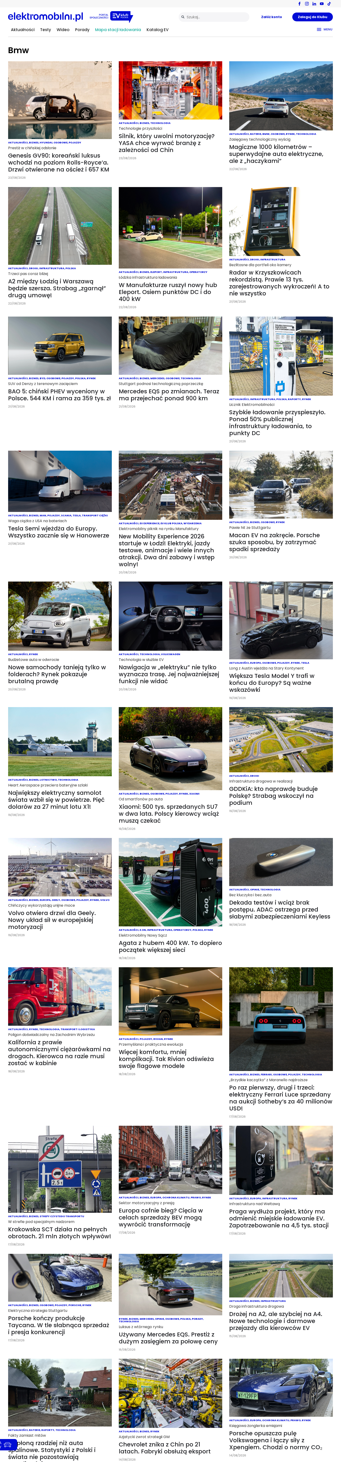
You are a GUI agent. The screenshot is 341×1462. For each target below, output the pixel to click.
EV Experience (149, 523)
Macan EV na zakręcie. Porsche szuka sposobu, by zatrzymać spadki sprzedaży (274, 542)
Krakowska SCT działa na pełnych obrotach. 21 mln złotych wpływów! (59, 1232)
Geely (56, 900)
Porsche (74, 1305)
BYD (42, 378)
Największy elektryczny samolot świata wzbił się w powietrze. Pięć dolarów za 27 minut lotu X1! (56, 800)
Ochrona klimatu (176, 1197)
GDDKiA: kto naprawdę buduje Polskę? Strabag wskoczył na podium (273, 796)
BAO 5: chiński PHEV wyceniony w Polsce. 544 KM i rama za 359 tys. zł (59, 394)
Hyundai (46, 142)
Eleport (156, 272)
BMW (266, 134)
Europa (255, 663)
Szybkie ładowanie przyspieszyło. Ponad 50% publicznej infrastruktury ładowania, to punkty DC (277, 422)
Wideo (63, 29)
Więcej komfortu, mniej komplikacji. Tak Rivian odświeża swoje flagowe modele (166, 1059)
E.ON (143, 930)
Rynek (290, 134)
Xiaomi (194, 794)
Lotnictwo (48, 780)
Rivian (158, 1039)
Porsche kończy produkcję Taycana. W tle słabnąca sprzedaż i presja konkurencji (58, 1325)
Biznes (34, 142)
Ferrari (266, 1074)
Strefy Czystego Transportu (62, 1216)
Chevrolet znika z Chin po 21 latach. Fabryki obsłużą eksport (165, 1448)
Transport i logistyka (78, 1029)
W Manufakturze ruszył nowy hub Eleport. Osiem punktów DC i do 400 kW (168, 292)
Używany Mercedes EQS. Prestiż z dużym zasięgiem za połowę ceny (168, 1338)
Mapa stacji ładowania (118, 29)
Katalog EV (158, 29)
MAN (43, 515)
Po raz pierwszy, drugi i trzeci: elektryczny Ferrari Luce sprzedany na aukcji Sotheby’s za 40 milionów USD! (280, 1098)
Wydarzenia (192, 523)
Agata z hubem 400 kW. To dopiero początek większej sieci (170, 946)
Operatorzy (198, 272)
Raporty (294, 399)
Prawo (196, 1197)
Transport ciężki (95, 515)
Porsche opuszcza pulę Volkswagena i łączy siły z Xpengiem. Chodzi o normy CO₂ (275, 1440)
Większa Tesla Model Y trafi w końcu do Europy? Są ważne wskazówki (272, 683)
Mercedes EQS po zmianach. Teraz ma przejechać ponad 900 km (169, 394)
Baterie (255, 134)
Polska (70, 268)
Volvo (104, 900)
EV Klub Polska (171, 523)
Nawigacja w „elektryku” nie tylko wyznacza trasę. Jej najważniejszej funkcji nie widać (169, 674)
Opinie (254, 889)
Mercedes (157, 378)
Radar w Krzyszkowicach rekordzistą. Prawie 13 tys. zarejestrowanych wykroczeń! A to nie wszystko (279, 283)
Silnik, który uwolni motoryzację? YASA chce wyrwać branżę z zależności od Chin (167, 143)
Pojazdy (75, 142)
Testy (45, 29)
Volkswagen (170, 654)
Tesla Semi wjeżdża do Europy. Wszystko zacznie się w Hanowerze (58, 532)
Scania (66, 515)
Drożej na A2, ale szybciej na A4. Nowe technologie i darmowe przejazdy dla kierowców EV (275, 1321)
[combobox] (214, 17)
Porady (82, 29)
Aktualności (23, 29)
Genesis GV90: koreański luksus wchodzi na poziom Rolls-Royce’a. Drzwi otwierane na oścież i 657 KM (58, 163)
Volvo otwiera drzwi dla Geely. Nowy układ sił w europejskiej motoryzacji (52, 920)
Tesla (77, 515)
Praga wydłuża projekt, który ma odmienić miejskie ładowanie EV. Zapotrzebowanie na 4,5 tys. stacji (279, 1218)
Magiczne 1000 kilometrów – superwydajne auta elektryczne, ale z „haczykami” (276, 154)
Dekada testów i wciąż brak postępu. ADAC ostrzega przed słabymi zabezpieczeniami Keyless (279, 910)
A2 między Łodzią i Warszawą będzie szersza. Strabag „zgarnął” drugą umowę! (57, 288)
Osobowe (61, 142)
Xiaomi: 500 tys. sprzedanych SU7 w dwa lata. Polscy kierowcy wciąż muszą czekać (169, 814)
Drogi (33, 268)
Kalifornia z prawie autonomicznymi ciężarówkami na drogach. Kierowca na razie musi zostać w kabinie (59, 1052)
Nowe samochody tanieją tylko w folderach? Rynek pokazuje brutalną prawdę (57, 674)
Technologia (160, 123)
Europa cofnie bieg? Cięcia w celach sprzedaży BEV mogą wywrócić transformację (161, 1217)
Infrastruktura (51, 268)
